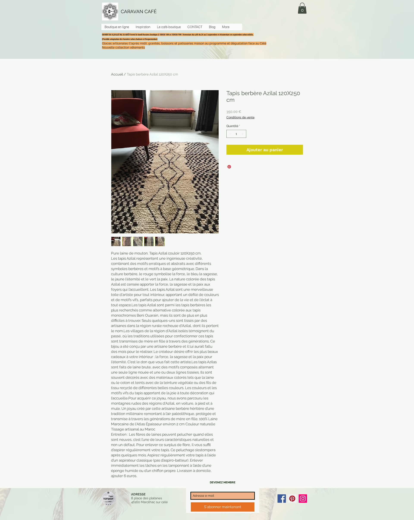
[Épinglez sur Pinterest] (229, 166)
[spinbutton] (236, 134)
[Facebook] (282, 498)
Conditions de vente (240, 117)
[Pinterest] (292, 498)
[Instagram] (303, 498)
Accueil (117, 74)
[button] (302, 8)
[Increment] (243, 134)
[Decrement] (229, 134)
